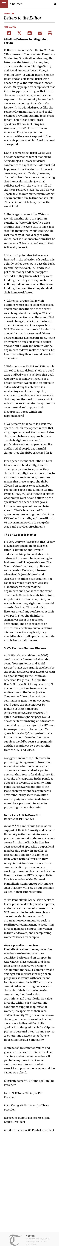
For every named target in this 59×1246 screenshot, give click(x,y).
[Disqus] (29, 1184)
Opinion (9, 13)
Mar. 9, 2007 (10, 26)
